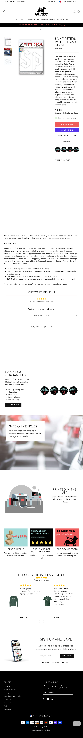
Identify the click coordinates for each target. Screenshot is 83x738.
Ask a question (41, 315)
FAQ (5, 706)
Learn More (13, 405)
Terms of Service (9, 689)
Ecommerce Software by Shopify (41, 730)
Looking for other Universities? (14, 2)
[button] (40, 621)
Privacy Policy (8, 693)
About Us (7, 686)
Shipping (58, 113)
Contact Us (63, 19)
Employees (7, 709)
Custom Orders (48, 19)
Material (67, 142)
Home (17, 19)
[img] (41, 577)
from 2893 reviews (41, 580)
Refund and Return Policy (13, 696)
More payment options (67, 135)
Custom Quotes (9, 703)
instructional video (59, 284)
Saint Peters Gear (30, 19)
